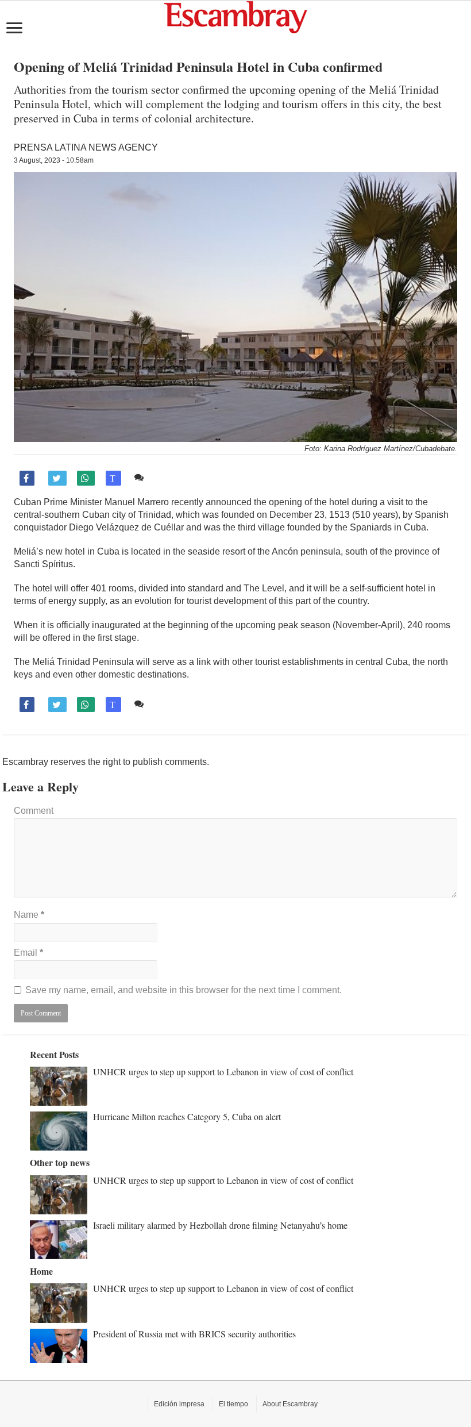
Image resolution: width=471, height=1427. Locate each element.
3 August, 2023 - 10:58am (54, 160)
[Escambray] (235, 16)
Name (29, 915)
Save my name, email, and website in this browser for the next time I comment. (183, 990)
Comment (33, 811)
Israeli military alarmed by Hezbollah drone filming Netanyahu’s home (220, 1225)
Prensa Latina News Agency (86, 147)
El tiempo (233, 1404)
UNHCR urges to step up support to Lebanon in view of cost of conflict (223, 1072)
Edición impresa (179, 1404)
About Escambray (290, 1404)
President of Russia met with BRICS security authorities (194, 1334)
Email (28, 952)
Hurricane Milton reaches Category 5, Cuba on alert (187, 1116)
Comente (166, 477)
